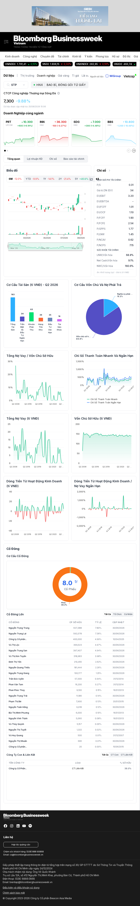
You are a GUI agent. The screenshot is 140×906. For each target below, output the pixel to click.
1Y (48, 178)
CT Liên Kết (126, 754)
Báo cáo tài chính (74, 158)
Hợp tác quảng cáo (20, 844)
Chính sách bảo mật (14, 892)
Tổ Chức (117, 614)
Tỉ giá (75, 75)
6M (15, 178)
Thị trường (27, 75)
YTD (32, 178)
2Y (65, 178)
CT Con (114, 754)
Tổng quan (13, 158)
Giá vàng (63, 75)
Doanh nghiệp (46, 75)
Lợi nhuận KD (35, 158)
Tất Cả (107, 614)
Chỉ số (53, 158)
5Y (81, 178)
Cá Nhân (128, 614)
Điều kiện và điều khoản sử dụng (21, 887)
